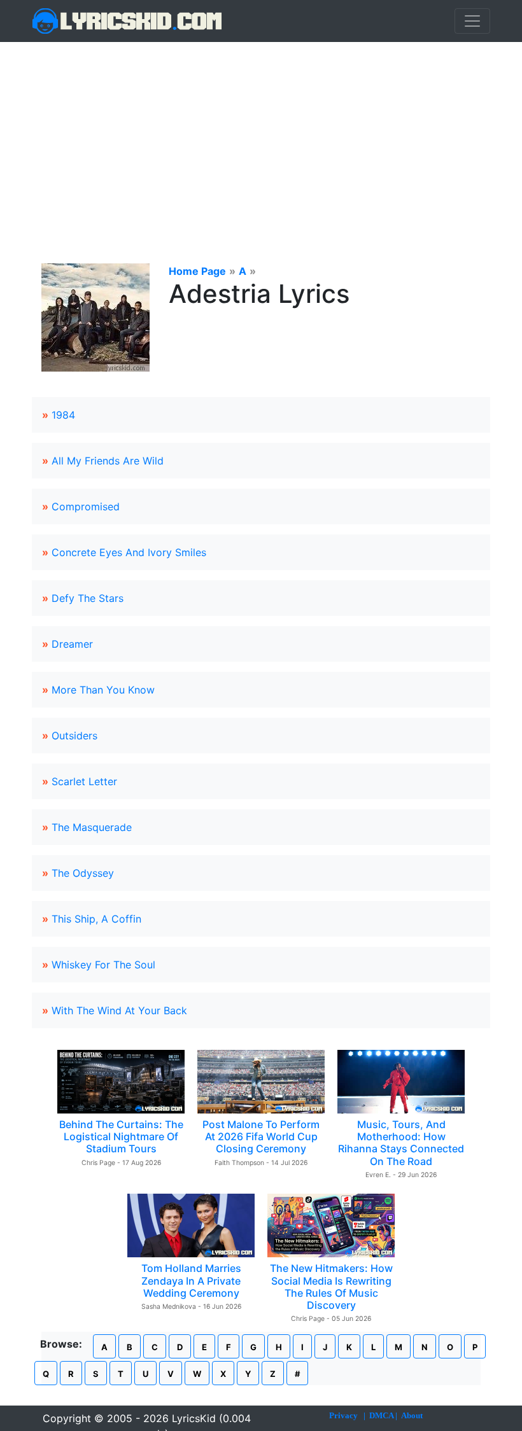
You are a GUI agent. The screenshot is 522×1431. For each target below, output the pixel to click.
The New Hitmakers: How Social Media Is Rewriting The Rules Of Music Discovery (331, 1286)
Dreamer (72, 644)
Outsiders (74, 735)
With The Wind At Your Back (119, 1010)
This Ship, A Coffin (96, 918)
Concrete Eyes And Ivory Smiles (129, 552)
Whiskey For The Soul (103, 964)
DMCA (381, 1415)
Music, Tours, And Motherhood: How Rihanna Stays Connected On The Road (401, 1143)
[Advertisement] (261, 137)
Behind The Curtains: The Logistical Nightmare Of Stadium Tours (121, 1136)
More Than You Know (103, 689)
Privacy (343, 1415)
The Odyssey (83, 873)
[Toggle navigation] (472, 21)
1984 (63, 414)
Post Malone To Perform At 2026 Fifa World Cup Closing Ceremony (261, 1136)
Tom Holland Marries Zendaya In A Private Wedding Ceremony (191, 1280)
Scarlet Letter (84, 781)
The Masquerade (92, 827)
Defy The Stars (87, 598)
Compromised (86, 506)
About (412, 1415)
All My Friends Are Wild (108, 460)
